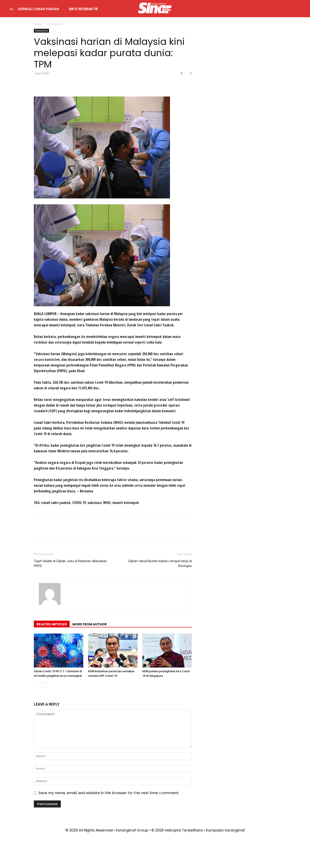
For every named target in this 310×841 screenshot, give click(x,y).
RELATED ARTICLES (52, 624)
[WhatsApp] (69, 83)
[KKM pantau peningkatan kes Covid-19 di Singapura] (167, 650)
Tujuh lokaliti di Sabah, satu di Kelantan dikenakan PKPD (70, 563)
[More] (80, 83)
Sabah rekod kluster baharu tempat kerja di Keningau (160, 563)
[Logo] (155, 8)
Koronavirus (41, 30)
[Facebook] (38, 83)
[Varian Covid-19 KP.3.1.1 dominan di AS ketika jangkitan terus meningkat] (58, 650)
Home (38, 24)
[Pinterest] (59, 83)
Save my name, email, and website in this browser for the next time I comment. (109, 792)
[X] (48, 83)
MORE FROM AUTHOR (89, 624)
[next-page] (44, 685)
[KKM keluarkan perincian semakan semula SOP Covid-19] (113, 650)
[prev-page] (36, 685)
